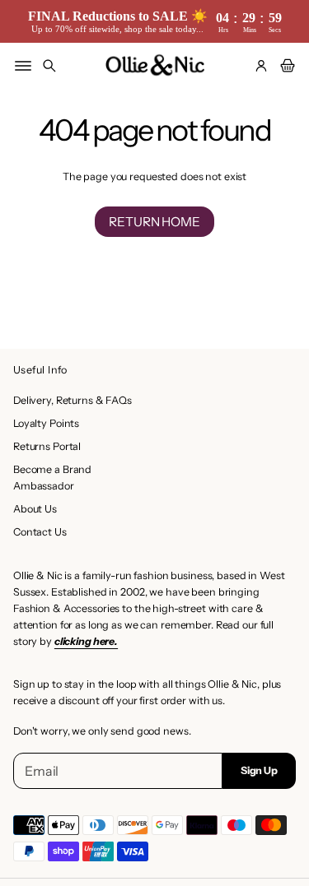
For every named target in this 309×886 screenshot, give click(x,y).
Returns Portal (47, 446)
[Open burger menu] (23, 66)
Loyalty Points (46, 423)
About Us (35, 509)
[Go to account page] (261, 66)
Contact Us (40, 532)
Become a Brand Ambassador (52, 477)
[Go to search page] (49, 66)
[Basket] (285, 66)
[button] (49, 66)
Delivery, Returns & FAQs (72, 400)
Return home (154, 222)
